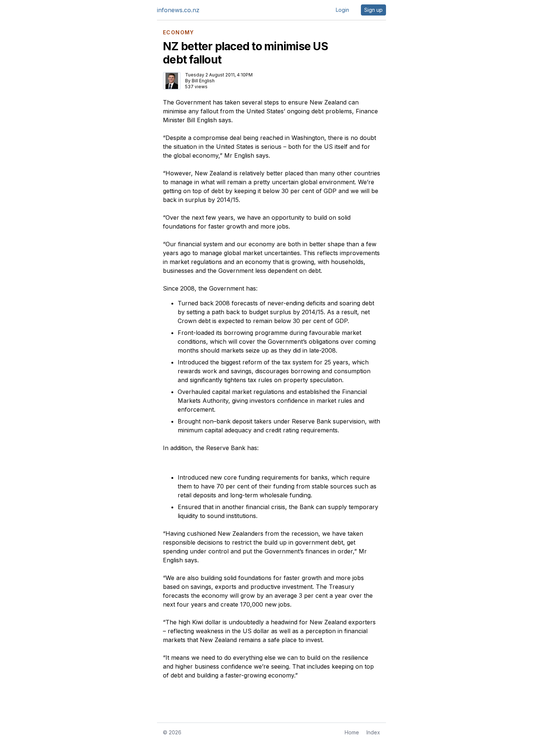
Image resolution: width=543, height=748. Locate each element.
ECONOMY (178, 32)
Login (342, 10)
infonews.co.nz (178, 10)
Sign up (373, 10)
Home (352, 732)
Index (373, 732)
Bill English (203, 80)
